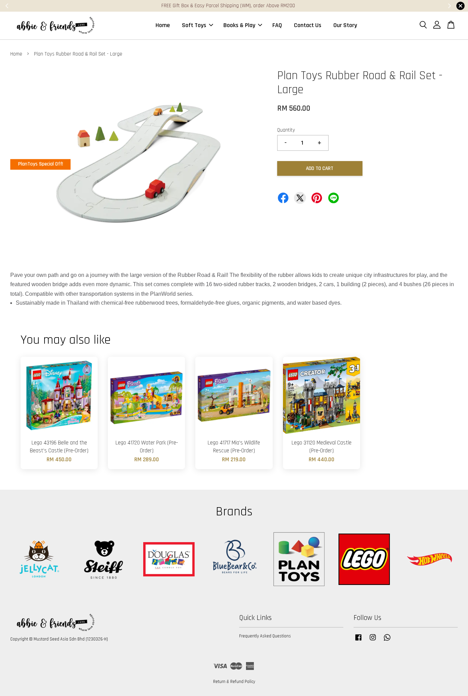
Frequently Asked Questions (265, 636)
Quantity (286, 130)
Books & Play (239, 25)
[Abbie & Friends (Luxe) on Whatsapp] (387, 641)
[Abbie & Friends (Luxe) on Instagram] (373, 641)
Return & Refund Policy (234, 681)
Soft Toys (194, 25)
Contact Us (307, 25)
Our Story (345, 25)
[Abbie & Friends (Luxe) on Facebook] (358, 641)
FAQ (277, 25)
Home (163, 25)
